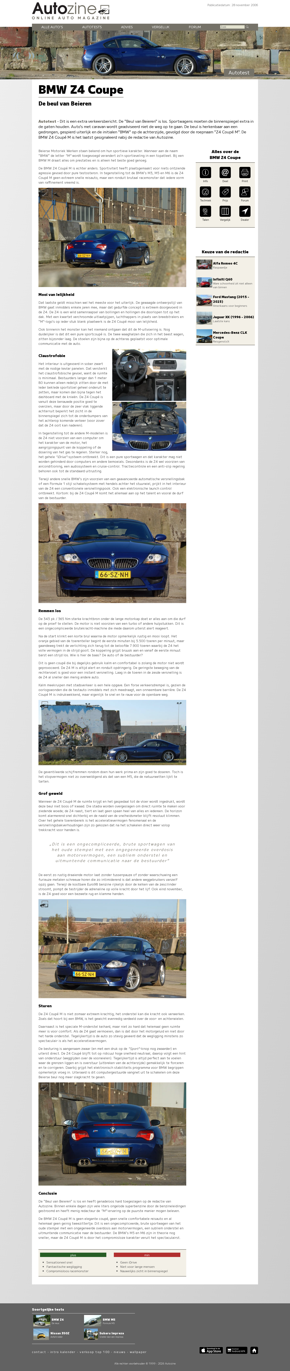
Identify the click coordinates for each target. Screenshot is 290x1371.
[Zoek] (247, 26)
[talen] (205, 215)
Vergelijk (160, 26)
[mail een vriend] (225, 176)
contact (39, 1352)
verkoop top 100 (95, 1352)
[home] (252, 1353)
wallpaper (138, 1352)
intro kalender (63, 1352)
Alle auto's (52, 26)
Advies (127, 26)
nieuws (120, 1352)
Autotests (92, 26)
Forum (195, 26)
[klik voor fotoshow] (112, 285)
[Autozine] (145, 10)
